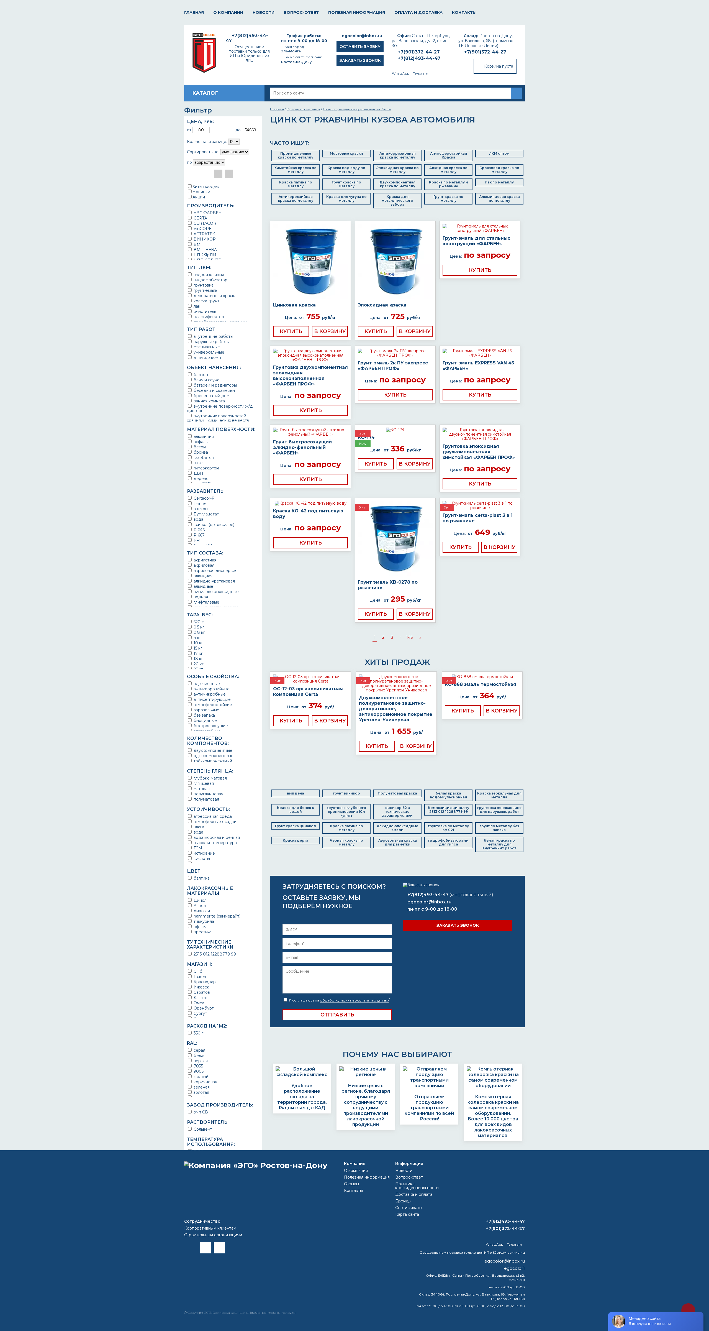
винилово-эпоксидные (215, 591)
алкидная (202, 575)
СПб (197, 971)
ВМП (198, 244)
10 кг (197, 642)
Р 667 (198, 535)
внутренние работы (212, 336)
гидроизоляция (208, 274)
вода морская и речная (216, 837)
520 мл (199, 621)
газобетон (203, 457)
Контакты (464, 12)
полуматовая (205, 799)
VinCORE (202, 228)
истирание (203, 853)
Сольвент (202, 1129)
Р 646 (198, 529)
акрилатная (204, 560)
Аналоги (201, 910)
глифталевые (205, 602)
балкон (200, 374)
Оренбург (203, 1008)
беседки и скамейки (213, 390)
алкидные (202, 586)
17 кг (197, 653)
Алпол (199, 905)
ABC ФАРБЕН (207, 212)
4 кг (196, 637)
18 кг (197, 658)
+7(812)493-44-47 (419, 58)
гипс (197, 462)
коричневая (204, 1081)
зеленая (201, 1087)
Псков (199, 976)
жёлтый (200, 1076)
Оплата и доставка (418, 12)
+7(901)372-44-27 (485, 52)
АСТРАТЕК (203, 233)
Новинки (201, 191)
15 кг (197, 648)
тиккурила (203, 921)
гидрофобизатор (209, 279)
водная (200, 596)
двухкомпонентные (212, 750)
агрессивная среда (212, 816)
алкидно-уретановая (213, 581)
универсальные (208, 352)
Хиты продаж (205, 186)
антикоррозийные (211, 688)
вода (197, 519)
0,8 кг (198, 632)
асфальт (200, 441)
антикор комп (206, 357)
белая (198, 1055)
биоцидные (204, 720)
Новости (263, 12)
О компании (228, 12)
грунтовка (203, 285)
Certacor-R (203, 498)
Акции (198, 197)
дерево (200, 478)
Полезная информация (356, 12)
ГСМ (197, 847)
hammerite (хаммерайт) (216, 916)
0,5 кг (198, 627)
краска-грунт (205, 300)
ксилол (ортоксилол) (213, 524)
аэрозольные (205, 709)
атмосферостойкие (212, 704)
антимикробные (209, 694)
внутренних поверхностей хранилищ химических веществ (218, 418)
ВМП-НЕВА (204, 249)
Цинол (199, 900)
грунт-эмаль (204, 290)
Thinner (200, 503)
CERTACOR (204, 223)
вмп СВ (200, 1112)
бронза (200, 452)
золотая (200, 1092)
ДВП (197, 473)
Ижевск (200, 987)
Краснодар (204, 981)
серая (198, 1050)
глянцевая (203, 783)
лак (196, 306)
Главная (194, 12)
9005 (198, 1071)
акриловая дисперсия (214, 570)
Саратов (201, 992)
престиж (201, 931)
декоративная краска (214, 295)
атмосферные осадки (214, 821)
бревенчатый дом (210, 395)
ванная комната (208, 400)
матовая (201, 788)
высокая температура (214, 842)
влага (198, 826)
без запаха (203, 715)
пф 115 (198, 926)
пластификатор (208, 316)
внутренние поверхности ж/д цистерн (220, 408)
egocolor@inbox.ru (362, 35)
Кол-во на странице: (207, 141)
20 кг (198, 663)
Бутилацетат (205, 514)
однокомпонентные (212, 755)
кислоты (201, 858)
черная (200, 1060)
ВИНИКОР (204, 239)
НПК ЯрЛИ (204, 254)
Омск (198, 1002)
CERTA (199, 218)
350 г (197, 1033)
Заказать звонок (360, 60)
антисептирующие (211, 699)
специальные (206, 346)
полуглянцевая (207, 793)
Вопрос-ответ (301, 12)
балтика (201, 878)
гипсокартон (205, 468)
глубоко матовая (209, 778)
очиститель (204, 311)
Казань (199, 997)
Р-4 (196, 540)
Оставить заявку (360, 46)
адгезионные (206, 683)
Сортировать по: (203, 151)
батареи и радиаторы (214, 385)
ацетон (200, 508)
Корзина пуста (498, 66)
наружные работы (211, 341)
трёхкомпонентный (212, 760)
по (189, 162)
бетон (199, 446)
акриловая (203, 565)
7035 (197, 1066)
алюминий (203, 436)
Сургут (199, 1013)
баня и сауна (205, 379)
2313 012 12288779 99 (214, 954)
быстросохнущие (210, 725)
